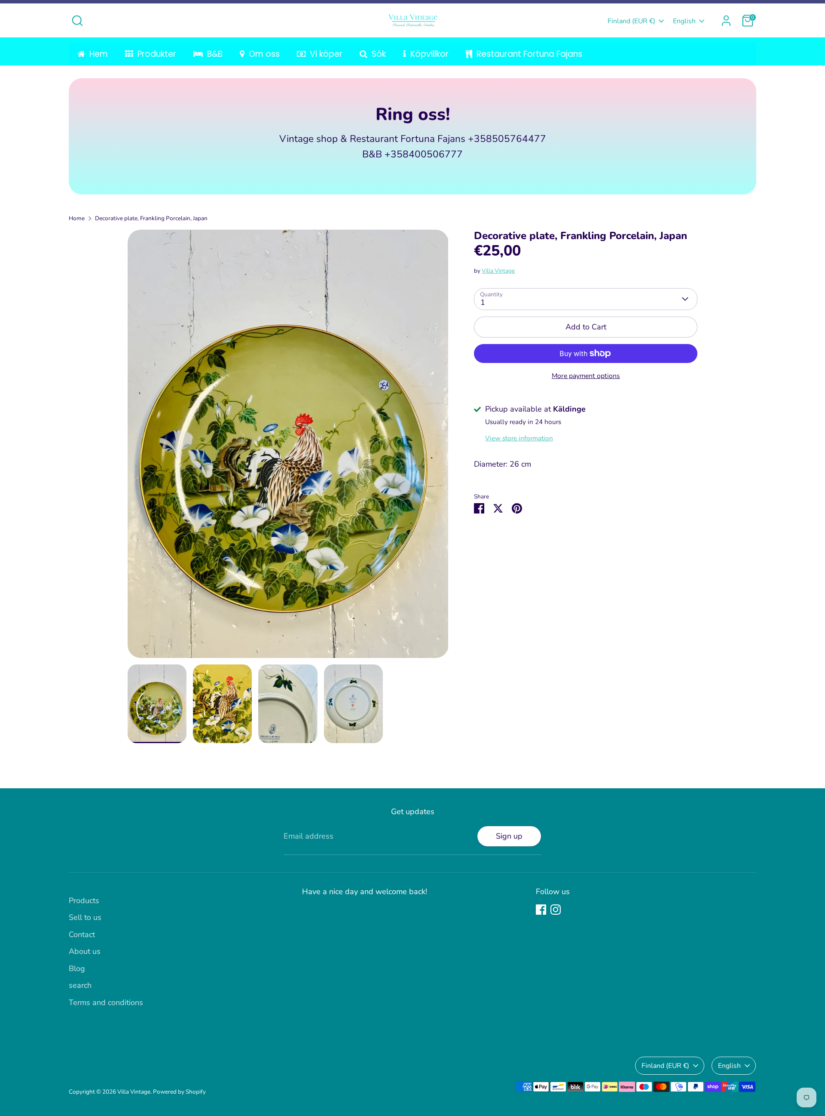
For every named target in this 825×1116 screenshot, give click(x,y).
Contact (82, 934)
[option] (288, 447)
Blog (77, 968)
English (684, 21)
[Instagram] (555, 909)
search (80, 985)
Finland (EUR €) (631, 21)
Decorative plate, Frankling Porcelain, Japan (151, 218)
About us (85, 951)
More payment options (586, 376)
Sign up (509, 836)
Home (77, 218)
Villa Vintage (498, 270)
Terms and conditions (106, 1002)
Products (84, 900)
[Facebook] (541, 909)
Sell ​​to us (85, 917)
